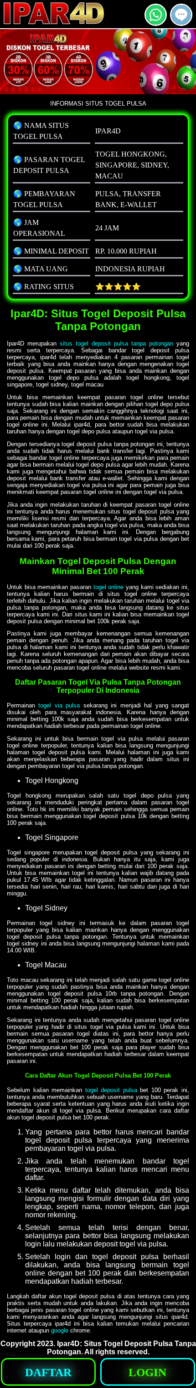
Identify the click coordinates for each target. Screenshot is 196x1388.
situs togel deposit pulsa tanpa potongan (116, 343)
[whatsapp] (155, 22)
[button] (181, 15)
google (59, 1330)
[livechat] (181, 22)
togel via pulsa (59, 705)
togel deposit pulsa (111, 1090)
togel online (108, 587)
